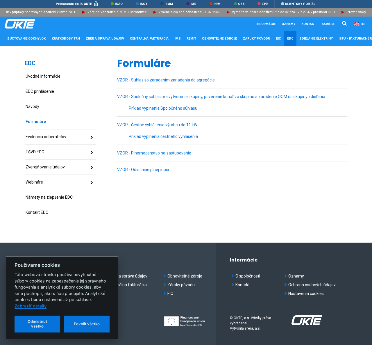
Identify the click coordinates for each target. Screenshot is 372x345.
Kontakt (308, 24)
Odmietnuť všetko (37, 323)
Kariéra (328, 24)
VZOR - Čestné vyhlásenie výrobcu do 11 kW (157, 124)
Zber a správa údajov (128, 276)
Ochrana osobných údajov (312, 284)
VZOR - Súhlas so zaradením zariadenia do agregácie (166, 80)
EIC (278, 38)
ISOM (168, 4)
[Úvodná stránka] (34, 23)
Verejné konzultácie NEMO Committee (114, 12)
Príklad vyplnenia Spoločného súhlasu (163, 108)
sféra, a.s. (253, 328)
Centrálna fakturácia (128, 284)
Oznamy (289, 24)
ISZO (118, 4)
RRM (217, 4)
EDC (30, 63)
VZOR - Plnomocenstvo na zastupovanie (154, 153)
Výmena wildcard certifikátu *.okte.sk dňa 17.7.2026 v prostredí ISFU (280, 12)
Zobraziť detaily (30, 305)
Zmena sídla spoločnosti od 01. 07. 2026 (186, 12)
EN (362, 24)
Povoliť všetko (87, 323)
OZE (240, 4)
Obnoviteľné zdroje (184, 276)
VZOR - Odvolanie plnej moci (143, 169)
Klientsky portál (299, 4)
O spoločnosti (247, 276)
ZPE (264, 4)
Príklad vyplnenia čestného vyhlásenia (163, 136)
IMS (192, 4)
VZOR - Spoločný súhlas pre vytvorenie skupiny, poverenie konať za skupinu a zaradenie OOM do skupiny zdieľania (221, 96)
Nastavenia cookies (306, 293)
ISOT (143, 4)
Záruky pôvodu (181, 284)
